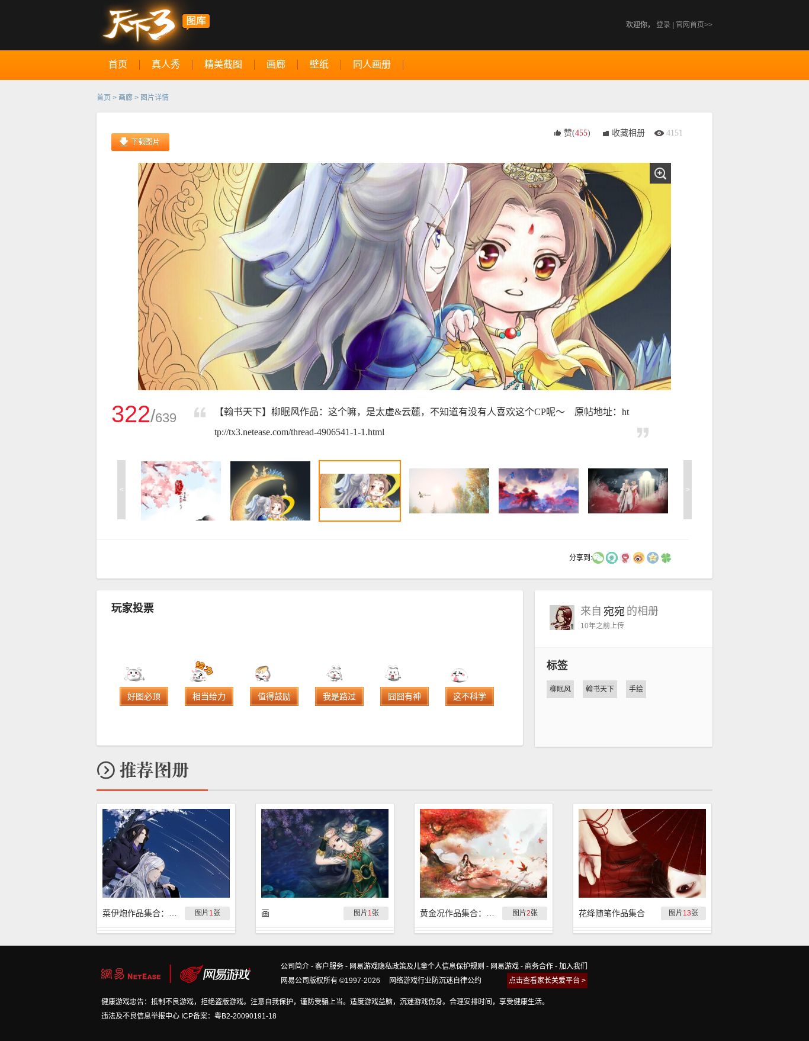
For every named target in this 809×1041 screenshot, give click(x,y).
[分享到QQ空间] (653, 557)
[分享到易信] (612, 557)
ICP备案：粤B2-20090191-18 (229, 1016)
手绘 (636, 689)
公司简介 (295, 966)
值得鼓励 (274, 696)
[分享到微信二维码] (598, 557)
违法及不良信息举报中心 (140, 1016)
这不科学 (469, 696)
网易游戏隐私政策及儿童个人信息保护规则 (416, 966)
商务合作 (539, 966)
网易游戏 (504, 966)
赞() (577, 132)
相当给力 (209, 696)
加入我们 (573, 966)
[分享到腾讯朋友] (666, 557)
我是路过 (339, 696)
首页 (104, 98)
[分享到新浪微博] (639, 557)
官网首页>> (694, 25)
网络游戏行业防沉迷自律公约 (435, 980)
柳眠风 (560, 689)
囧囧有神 (404, 696)
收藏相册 (628, 132)
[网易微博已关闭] (625, 557)
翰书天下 (600, 689)
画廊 (125, 98)
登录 (663, 25)
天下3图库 (154, 25)
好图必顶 (143, 696)
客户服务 (329, 966)
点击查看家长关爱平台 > (547, 980)
